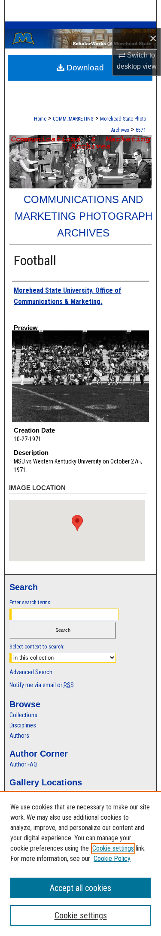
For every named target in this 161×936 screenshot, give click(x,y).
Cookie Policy (112, 858)
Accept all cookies (80, 888)
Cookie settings (113, 848)
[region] (80, 863)
